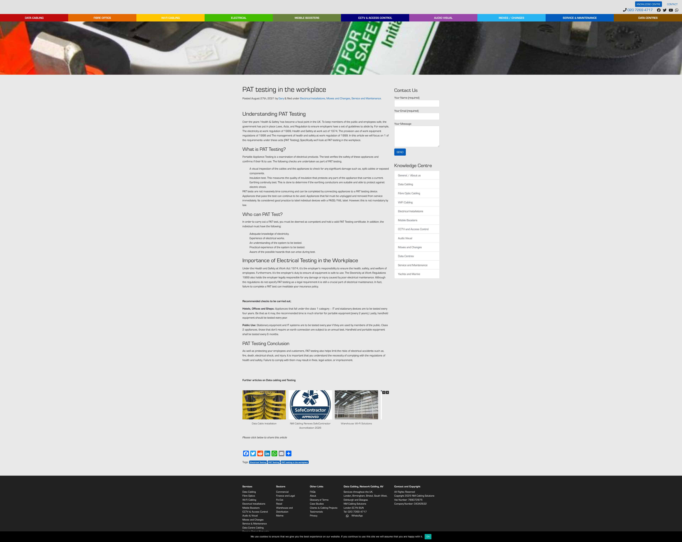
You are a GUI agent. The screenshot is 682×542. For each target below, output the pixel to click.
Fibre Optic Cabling (409, 193)
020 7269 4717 (640, 9)
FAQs (313, 491)
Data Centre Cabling (253, 527)
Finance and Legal (285, 495)
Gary (281, 98)
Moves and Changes (338, 98)
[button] (387, 392)
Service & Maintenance (580, 18)
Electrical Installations (312, 98)
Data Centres (648, 18)
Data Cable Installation (264, 423)
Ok (428, 536)
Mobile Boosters (307, 18)
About (313, 495)
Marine (279, 515)
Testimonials (316, 511)
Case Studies (317, 503)
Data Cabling (34, 18)
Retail (279, 503)
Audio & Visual (250, 515)
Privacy (313, 515)
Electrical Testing (258, 462)
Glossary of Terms (319, 499)
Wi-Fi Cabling (170, 18)
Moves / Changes (511, 18)
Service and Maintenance (366, 98)
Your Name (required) (406, 97)
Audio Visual (443, 18)
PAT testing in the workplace (295, 462)
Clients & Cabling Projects (323, 507)
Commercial (282, 491)
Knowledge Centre (648, 4)
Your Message (402, 123)
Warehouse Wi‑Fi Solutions (356, 423)
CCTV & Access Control (375, 18)
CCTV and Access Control (413, 229)
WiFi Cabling (405, 202)
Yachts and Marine (409, 274)
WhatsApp (357, 515)
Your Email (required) (406, 110)
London (347, 495)
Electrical (238, 18)
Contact (672, 4)
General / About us (409, 175)
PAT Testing (273, 462)
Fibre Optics (102, 18)
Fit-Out (279, 499)
